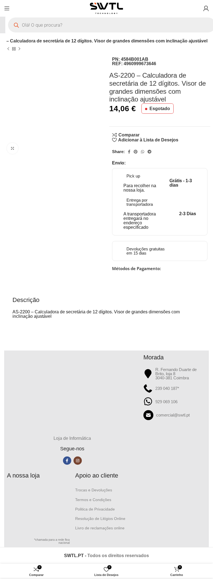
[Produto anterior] (8, 49)
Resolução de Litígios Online (100, 518)
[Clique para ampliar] (12, 148)
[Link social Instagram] (77, 460)
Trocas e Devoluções (93, 490)
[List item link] (174, 415)
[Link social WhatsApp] (142, 151)
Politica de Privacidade (95, 509)
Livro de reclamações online (100, 528)
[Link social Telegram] (149, 151)
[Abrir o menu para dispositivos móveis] (6, 8)
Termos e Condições (93, 499)
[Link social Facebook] (129, 151)
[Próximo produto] (19, 49)
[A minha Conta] (206, 8)
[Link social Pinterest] (135, 151)
